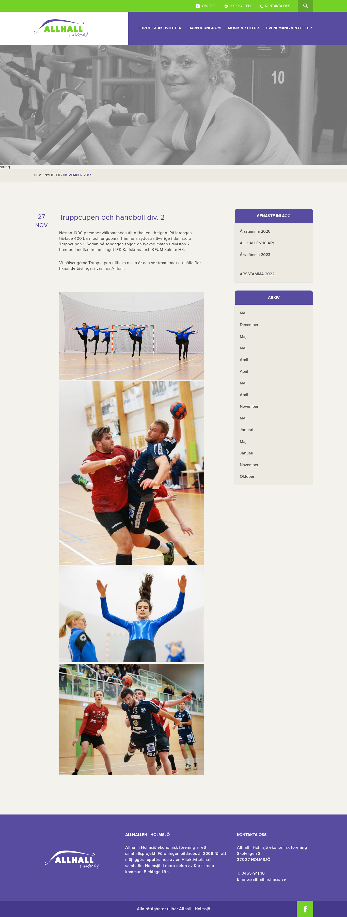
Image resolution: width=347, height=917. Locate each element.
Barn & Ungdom (204, 28)
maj (243, 313)
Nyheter (52, 175)
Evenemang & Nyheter (289, 28)
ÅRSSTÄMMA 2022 (257, 274)
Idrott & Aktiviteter (160, 28)
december (249, 324)
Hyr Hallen (240, 6)
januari (246, 429)
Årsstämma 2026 (255, 231)
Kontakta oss (277, 6)
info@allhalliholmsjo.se (264, 879)
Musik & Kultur (243, 28)
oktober (247, 476)
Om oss (208, 6)
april (244, 359)
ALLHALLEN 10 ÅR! (257, 243)
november (249, 406)
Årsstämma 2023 (255, 254)
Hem (37, 175)
